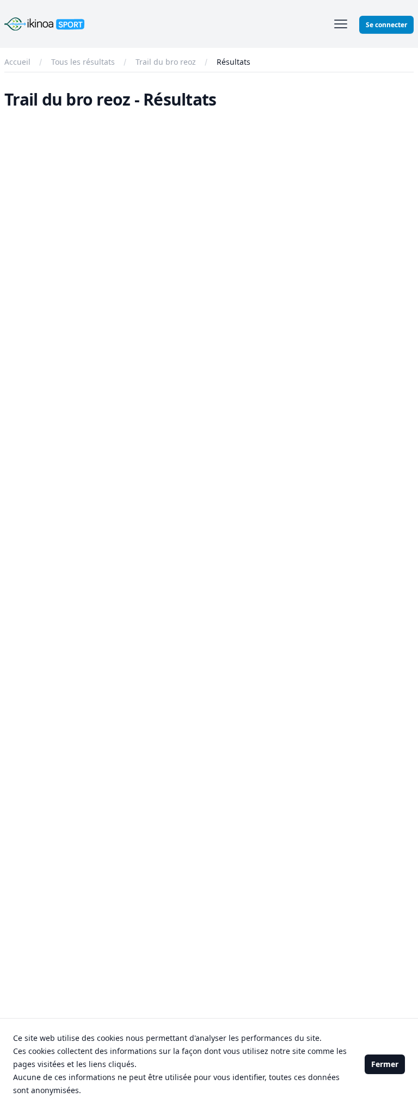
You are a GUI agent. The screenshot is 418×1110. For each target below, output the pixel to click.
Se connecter (386, 24)
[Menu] (341, 24)
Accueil (17, 62)
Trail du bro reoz (166, 62)
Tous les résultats (83, 62)
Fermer (384, 1064)
